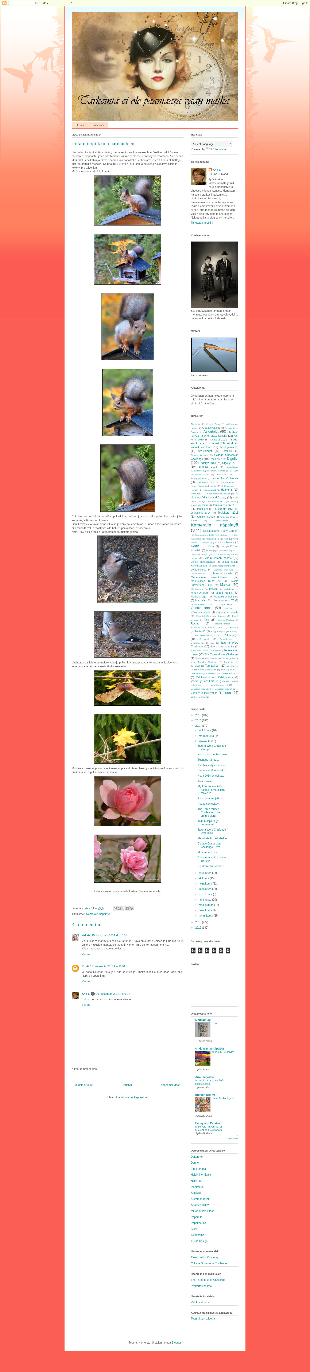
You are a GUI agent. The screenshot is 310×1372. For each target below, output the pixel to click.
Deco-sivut (216, 459)
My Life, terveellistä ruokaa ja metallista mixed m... (211, 790)
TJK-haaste (200, 658)
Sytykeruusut (197, 643)
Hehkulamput (227, 486)
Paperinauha (198, 1222)
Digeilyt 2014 (208, 462)
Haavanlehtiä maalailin (211, 770)
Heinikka (196, 1180)
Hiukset (194, 490)
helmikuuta (206, 910)
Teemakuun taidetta (222, 646)
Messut (213, 588)
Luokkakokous (198, 573)
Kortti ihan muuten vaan (212, 754)
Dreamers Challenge (217, 471)
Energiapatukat (198, 478)
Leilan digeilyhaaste (203, 561)
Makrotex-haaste (222, 573)
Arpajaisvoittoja (211, 427)
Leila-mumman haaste (218, 558)
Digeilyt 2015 (230, 462)
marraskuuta (207, 735)
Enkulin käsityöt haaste (224, 478)
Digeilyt (232, 458)
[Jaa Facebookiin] (127, 908)
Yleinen (225, 692)
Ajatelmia (195, 424)
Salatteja (234, 631)
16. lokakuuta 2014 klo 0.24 (113, 993)
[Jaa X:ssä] (123, 908)
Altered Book (213, 424)
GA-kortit (229, 482)
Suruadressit (226, 639)
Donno (195, 1162)
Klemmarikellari (200, 1198)
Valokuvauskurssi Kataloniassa (214, 677)
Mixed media (224, 592)
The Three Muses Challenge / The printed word (209, 812)
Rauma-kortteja (222, 624)
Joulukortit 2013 (223, 508)
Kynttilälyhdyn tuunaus (211, 765)
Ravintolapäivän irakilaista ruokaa (208, 627)
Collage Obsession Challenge (209, 1263)
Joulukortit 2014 (200, 512)
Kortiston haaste (224, 542)
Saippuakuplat (218, 631)
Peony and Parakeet (208, 1123)
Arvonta (194, 432)
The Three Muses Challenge (221, 654)
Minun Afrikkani (200, 592)
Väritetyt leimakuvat (202, 692)
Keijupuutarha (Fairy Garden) (220, 530)
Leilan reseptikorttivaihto (223, 566)
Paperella (196, 1217)
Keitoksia (222, 535)
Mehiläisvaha (197, 589)
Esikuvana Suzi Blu (208, 482)
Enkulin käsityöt (205, 1094)
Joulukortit (202, 508)
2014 (198, 725)
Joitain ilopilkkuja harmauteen (208, 822)
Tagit (212, 643)
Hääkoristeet (210, 490)
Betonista (227, 451)
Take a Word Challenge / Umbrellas (213, 831)
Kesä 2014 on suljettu (211, 775)
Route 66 (199, 631)
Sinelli (194, 1229)
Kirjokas (196, 1192)
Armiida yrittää (204, 1077)
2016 (198, 715)
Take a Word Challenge (205, 1257)
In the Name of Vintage (218, 494)
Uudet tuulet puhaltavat (203, 670)
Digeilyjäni (98, 125)
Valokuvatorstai (229, 673)
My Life (200, 600)
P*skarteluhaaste (200, 612)
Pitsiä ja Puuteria (226, 620)
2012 (198, 927)
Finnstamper (198, 1168)
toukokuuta (206, 894)
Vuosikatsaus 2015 (221, 685)
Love (214, 1023)
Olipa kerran (226, 604)
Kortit (195, 546)
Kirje (226, 539)
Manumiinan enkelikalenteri (209, 577)
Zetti (193, 697)
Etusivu (79, 125)
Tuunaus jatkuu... (208, 759)
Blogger (176, 1342)
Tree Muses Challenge (221, 658)
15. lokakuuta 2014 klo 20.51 (107, 966)
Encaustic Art (225, 474)
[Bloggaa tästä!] (119, 908)
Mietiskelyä (229, 589)
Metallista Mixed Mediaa (212, 838)
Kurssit (209, 550)
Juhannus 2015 (227, 517)
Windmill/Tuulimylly (223, 1052)
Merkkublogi (203, 1020)
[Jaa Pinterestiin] (131, 908)
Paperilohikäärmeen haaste (210, 616)
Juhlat (194, 521)
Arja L (86, 993)
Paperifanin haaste (227, 612)
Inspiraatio (197, 1186)
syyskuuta (205, 872)
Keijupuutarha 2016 (204, 535)
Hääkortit (226, 489)
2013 (198, 922)
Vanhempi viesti (170, 1084)
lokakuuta (205, 741)
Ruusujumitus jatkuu (210, 798)
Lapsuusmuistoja (199, 554)
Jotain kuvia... (206, 781)
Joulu (204, 505)
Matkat (225, 585)
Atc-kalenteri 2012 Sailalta (211, 435)
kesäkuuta (205, 888)
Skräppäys (231, 635)
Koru (211, 546)
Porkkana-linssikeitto (210, 866)
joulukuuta (205, 730)
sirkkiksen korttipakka (209, 1048)
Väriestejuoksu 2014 (201, 689)
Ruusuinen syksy (208, 803)
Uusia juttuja (227, 670)
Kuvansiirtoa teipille (225, 550)
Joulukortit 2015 (228, 512)
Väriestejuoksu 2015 (225, 689)
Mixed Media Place (202, 1210)
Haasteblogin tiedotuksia (203, 486)
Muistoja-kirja (198, 596)
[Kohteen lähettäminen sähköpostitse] (115, 908)
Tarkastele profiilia (202, 222)
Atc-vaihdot (205, 450)
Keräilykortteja (212, 539)
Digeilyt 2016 (208, 466)
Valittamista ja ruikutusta (203, 674)
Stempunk (204, 639)
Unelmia (231, 666)
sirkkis (86, 935)
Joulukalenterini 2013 (225, 505)
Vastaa (86, 954)
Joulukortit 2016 (206, 516)
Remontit (234, 627)
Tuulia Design (199, 1241)
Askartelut (211, 431)
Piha (206, 619)
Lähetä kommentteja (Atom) (131, 1097)
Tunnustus (229, 662)
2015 (198, 720)
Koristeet (206, 542)
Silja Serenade (201, 635)
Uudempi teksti (84, 1084)
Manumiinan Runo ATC (206, 581)
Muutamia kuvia (207, 852)
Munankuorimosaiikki (226, 596)
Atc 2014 (233, 431)
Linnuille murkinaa (223, 570)
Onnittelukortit (201, 608)
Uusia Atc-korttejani (223, 1098)
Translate (220, 149)
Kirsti (85, 966)
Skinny (217, 635)
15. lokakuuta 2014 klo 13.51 (109, 935)
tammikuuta (206, 915)
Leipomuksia (198, 569)
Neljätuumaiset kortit (201, 604)
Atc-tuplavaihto (229, 447)
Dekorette (197, 1156)
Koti (222, 546)
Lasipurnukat (219, 554)
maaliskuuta (206, 904)
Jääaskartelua (221, 521)
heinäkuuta (206, 883)
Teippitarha (197, 1234)
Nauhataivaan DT (223, 600)
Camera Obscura (199, 455)
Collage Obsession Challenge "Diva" (209, 845)
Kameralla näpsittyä (98, 914)
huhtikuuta (205, 899)
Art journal (230, 428)
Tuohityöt (195, 666)
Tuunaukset (212, 665)
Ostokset (228, 608)
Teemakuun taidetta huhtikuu (205, 650)
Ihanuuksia (196, 494)
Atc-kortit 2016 (218, 439)
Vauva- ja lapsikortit (203, 681)
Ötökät (202, 697)
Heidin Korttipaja (201, 1174)
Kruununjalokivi (200, 1204)
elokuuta (204, 878)
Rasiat (195, 623)
